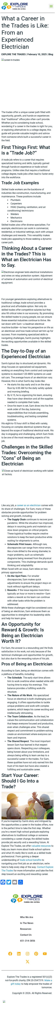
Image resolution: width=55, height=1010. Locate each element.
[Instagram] (28, 954)
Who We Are (26, 917)
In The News (26, 923)
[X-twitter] (28, 962)
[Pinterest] (36, 954)
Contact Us (26, 934)
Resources (25, 929)
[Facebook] (10, 954)
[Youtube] (45, 954)
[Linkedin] (19, 954)
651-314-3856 (27, 940)
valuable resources (41, 845)
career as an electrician (29, 505)
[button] (51, 6)
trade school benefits (30, 860)
